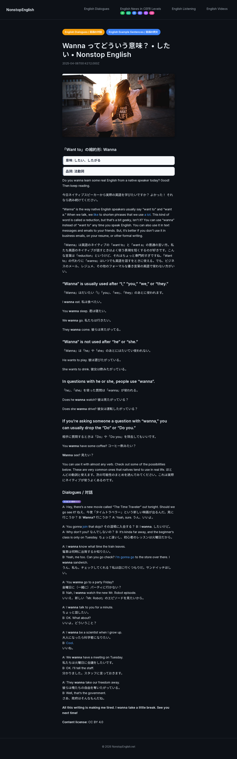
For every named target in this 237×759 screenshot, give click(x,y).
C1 (146, 13)
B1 (134, 13)
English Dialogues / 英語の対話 (83, 31)
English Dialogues (96, 9)
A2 (128, 13)
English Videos (217, 9)
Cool (69, 643)
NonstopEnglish (20, 9)
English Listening (184, 9)
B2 (140, 13)
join (85, 526)
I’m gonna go (124, 557)
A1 (122, 13)
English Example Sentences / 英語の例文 (133, 31)
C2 (152, 13)
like (96, 214)
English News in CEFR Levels (140, 9)
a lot (147, 214)
